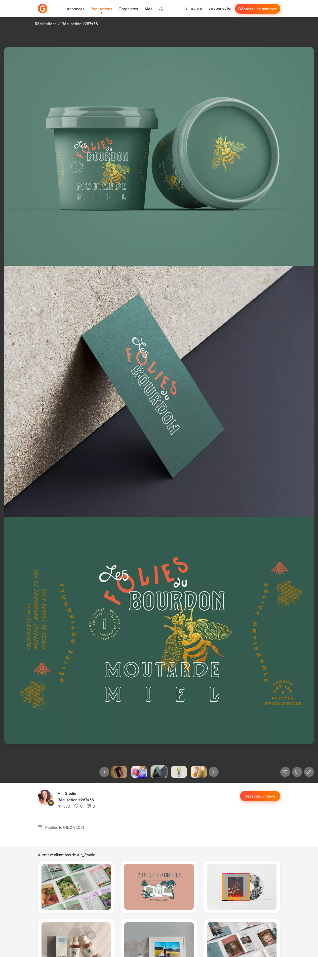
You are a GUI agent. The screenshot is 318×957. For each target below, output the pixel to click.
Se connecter (220, 8)
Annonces (75, 8)
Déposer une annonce (257, 8)
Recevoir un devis (260, 796)
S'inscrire (193, 8)
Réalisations (101, 8)
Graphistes (128, 8)
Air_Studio (67, 793)
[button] (104, 772)
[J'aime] (285, 772)
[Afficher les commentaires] (297, 772)
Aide (148, 8)
